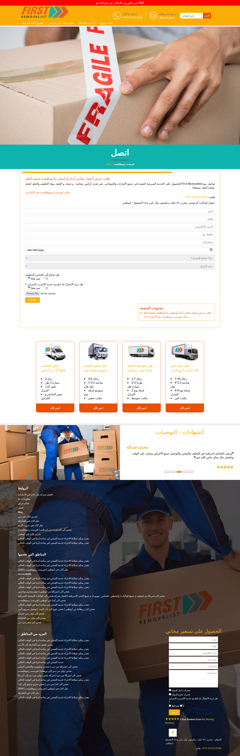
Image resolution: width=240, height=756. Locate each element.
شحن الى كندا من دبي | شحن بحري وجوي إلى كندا (43, 684)
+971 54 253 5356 (196, 197)
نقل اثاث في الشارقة (28, 520)
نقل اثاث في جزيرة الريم (30, 525)
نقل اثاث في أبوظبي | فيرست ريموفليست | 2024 (43, 569)
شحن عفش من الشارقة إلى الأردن (35, 644)
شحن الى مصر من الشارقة (32, 617)
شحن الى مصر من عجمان (31, 613)
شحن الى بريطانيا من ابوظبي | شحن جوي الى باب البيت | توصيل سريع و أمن (56, 609)
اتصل (20, 507)
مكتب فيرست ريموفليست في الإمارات (168, 316)
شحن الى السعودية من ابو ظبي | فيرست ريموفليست (45, 529)
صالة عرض (106, 23)
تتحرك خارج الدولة (181, 694)
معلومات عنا (24, 498)
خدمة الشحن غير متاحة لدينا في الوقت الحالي (41, 662)
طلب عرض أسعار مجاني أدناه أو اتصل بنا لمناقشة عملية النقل (177, 313)
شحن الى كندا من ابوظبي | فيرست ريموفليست (42, 600)
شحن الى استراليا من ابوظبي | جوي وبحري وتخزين (44, 591)
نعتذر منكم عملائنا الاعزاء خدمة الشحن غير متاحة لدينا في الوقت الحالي (53, 538)
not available (24, 574)
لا (183, 705)
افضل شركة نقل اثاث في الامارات (35, 494)
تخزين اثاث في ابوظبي (60, 23)
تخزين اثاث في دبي (32, 23)
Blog (20, 512)
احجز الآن (55, 408)
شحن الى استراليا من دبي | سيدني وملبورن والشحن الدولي (48, 666)
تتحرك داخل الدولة (181, 690)
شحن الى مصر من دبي (29, 622)
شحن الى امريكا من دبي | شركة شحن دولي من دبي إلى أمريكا (50, 675)
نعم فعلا (176, 705)
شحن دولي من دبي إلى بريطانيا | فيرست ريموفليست (45, 671)
